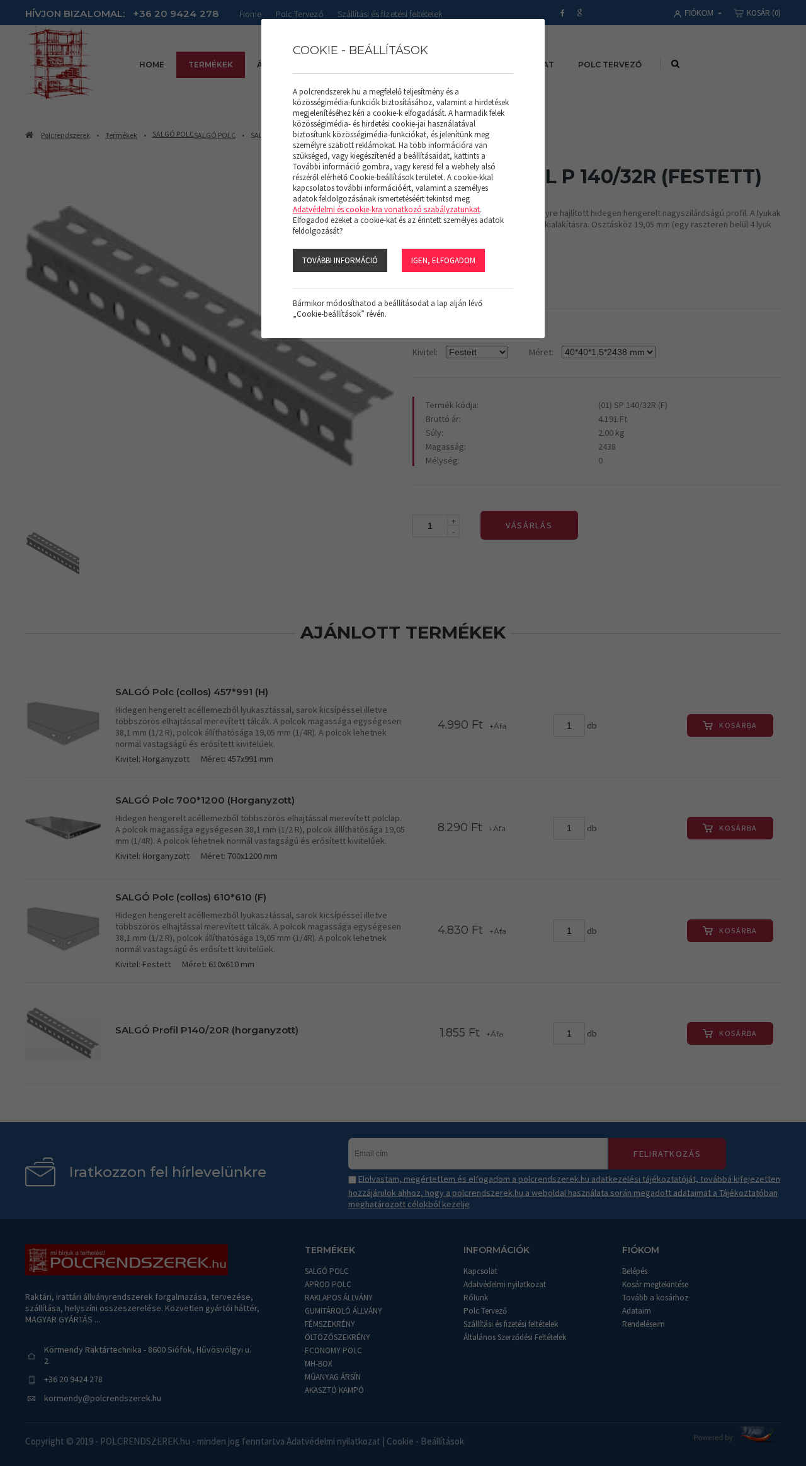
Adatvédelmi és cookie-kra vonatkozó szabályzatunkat (386, 209)
